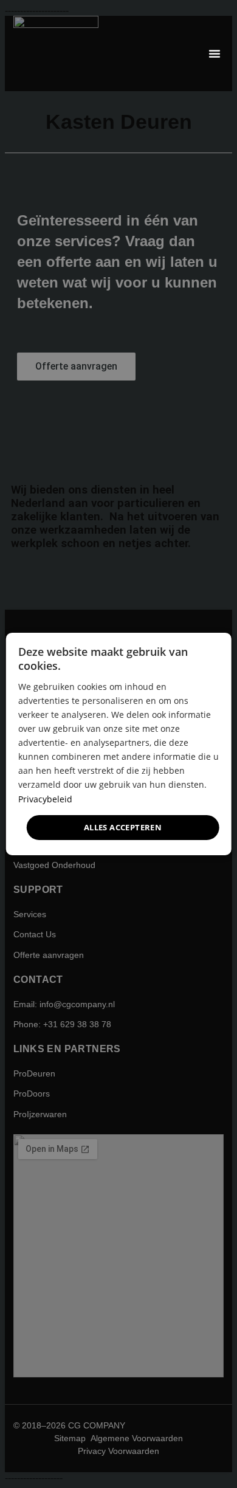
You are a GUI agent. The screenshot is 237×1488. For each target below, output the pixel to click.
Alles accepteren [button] (123, 827)
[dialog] (119, 744)
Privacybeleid (45, 798)
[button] (214, 53)
